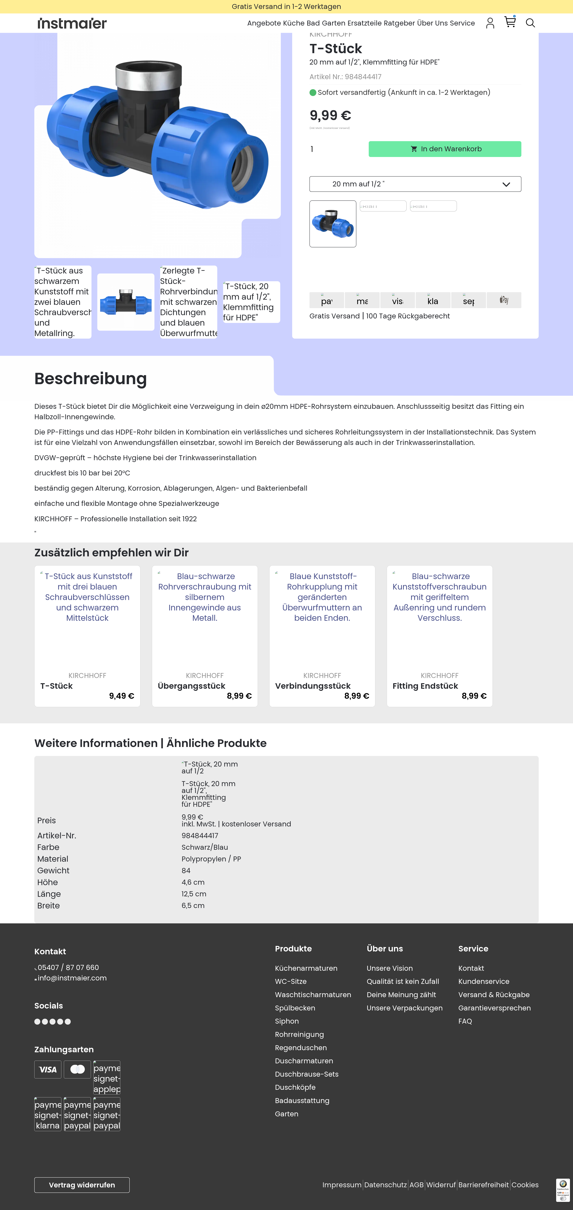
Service (473, 948)
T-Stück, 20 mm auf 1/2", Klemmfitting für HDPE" (209, 794)
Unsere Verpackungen (405, 1008)
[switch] (563, 1198)
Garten (286, 1114)
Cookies (525, 1185)
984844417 (200, 835)
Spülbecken (295, 1008)
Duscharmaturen (304, 1061)
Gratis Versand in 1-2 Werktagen (286, 6)
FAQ (465, 1021)
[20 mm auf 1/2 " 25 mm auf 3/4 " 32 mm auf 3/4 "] (415, 184)
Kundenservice (483, 981)
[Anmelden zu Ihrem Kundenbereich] (490, 23)
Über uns (385, 948)
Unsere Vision (390, 968)
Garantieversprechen (494, 1008)
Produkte (293, 948)
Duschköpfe (295, 1087)
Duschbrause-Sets (307, 1074)
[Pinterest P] (68, 1022)
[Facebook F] (60, 1022)
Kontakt (471, 968)
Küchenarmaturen (306, 968)
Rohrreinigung (299, 1034)
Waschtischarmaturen (313, 995)
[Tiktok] (53, 1022)
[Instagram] (37, 1022)
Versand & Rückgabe (494, 995)
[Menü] (568, 1180)
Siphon (287, 1021)
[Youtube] (45, 1022)
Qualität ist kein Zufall (403, 981)
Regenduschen (301, 1048)
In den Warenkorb (446, 149)
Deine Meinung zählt (401, 995)
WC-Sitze (291, 981)
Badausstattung (302, 1100)
